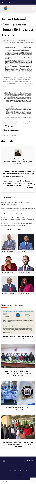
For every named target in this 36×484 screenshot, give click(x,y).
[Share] (2, 481)
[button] (33, 2)
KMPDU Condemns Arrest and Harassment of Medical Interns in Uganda (16, 203)
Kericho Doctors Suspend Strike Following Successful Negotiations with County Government (17, 219)
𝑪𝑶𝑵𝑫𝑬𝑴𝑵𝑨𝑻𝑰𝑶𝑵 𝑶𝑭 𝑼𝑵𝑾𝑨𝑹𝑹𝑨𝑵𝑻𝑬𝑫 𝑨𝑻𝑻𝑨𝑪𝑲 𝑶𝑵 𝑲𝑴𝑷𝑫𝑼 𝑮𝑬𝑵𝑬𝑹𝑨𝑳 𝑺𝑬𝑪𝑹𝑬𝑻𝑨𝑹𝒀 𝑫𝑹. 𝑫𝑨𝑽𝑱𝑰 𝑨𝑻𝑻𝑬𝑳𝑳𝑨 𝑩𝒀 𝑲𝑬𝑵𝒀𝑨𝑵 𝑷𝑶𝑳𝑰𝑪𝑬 (19, 174)
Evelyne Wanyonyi (18, 159)
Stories (14, 135)
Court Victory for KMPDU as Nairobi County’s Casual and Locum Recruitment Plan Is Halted (18, 209)
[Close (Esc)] (0, 481)
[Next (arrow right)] (2, 483)
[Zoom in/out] (6, 481)
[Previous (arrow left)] (0, 483)
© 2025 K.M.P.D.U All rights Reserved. (18, 470)
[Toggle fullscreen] (4, 481)
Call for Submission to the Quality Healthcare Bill (17, 214)
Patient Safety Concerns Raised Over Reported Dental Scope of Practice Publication (16, 224)
